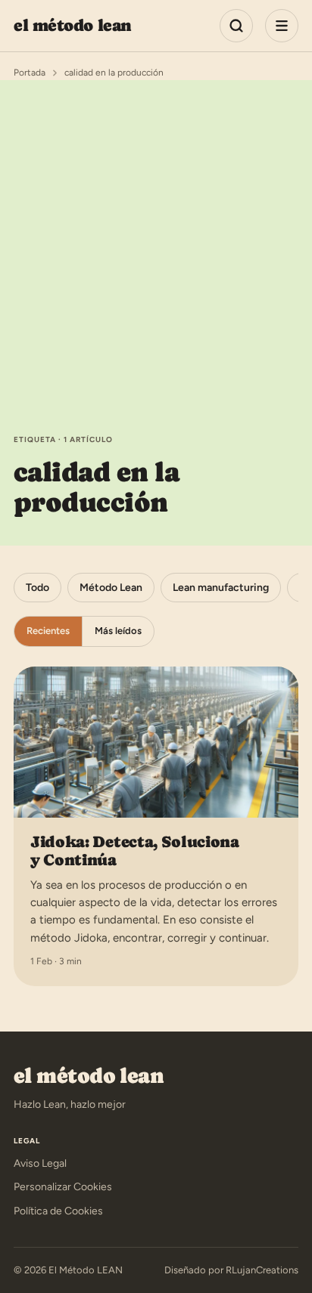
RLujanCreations (262, 1270)
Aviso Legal (40, 1163)
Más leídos (118, 630)
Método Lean (111, 587)
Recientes (48, 630)
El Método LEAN (73, 25)
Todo (37, 587)
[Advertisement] (156, 270)
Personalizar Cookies (63, 1186)
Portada (29, 72)
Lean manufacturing (221, 587)
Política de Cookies (58, 1211)
